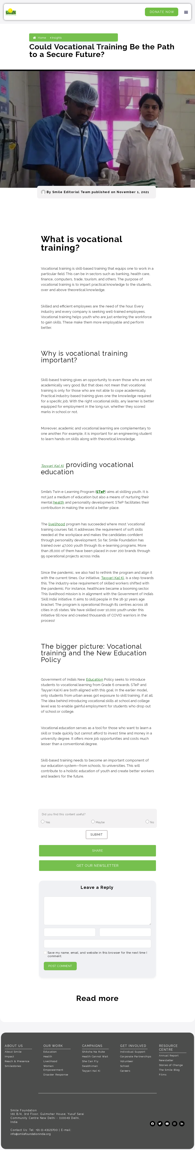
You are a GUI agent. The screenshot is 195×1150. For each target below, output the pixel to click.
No (152, 822)
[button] (186, 12)
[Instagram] (174, 1123)
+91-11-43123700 (47, 1130)
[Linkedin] (182, 1123)
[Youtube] (167, 1123)
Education (94, 679)
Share (97, 850)
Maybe (100, 822)
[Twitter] (160, 1123)
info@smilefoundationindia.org (30, 1134)
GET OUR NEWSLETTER (97, 866)
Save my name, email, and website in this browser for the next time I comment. (97, 954)
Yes (48, 822)
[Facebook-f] (152, 1123)
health (58, 502)
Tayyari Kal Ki (52, 466)
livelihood (56, 524)
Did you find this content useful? (64, 814)
